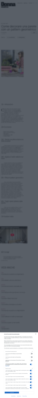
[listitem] (19, 351)
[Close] (36, 334)
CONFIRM (12, 392)
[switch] (31, 353)
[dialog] (19, 365)
